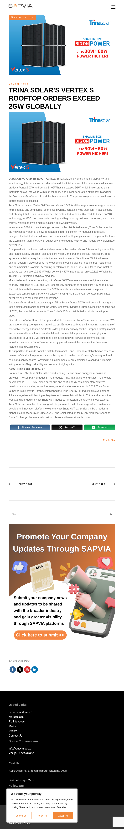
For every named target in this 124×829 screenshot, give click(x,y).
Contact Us (15, 735)
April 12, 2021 (24, 18)
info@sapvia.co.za (20, 748)
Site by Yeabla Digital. (20, 823)
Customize (21, 815)
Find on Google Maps (21, 780)
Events (13, 731)
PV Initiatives (17, 721)
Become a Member (20, 712)
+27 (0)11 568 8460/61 (22, 753)
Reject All (42, 815)
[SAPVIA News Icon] (62, 590)
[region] (42, 806)
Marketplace (16, 717)
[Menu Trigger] (113, 6)
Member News (19, 84)
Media (12, 726)
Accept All (63, 815)
